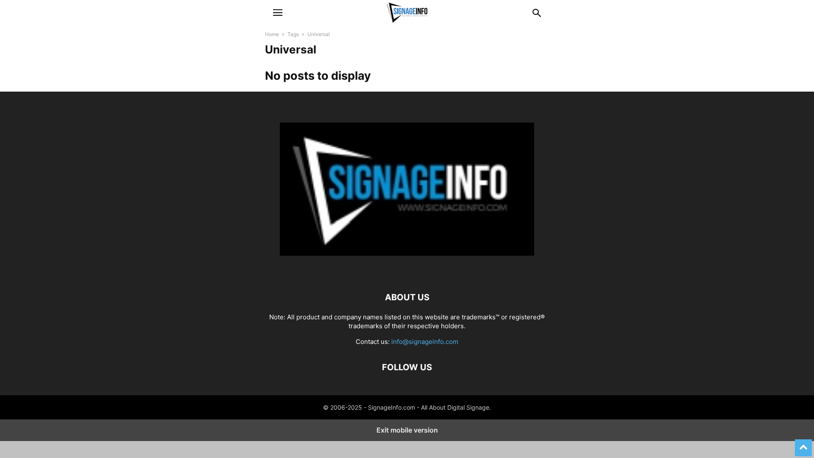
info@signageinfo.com (424, 342)
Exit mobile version (407, 430)
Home (272, 34)
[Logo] (407, 272)
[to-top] (803, 444)
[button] (277, 12)
